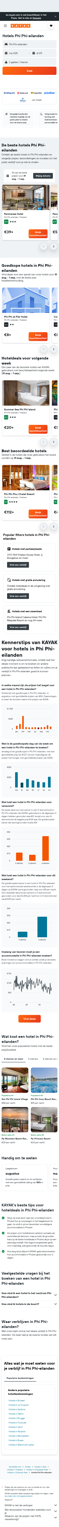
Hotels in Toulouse (17, 1422)
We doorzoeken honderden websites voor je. (28, 1511)
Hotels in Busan (16, 1440)
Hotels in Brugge (17, 1418)
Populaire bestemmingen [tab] (20, 1378)
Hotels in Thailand (15, 1469)
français (37, 18)
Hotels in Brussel (17, 1400)
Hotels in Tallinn (16, 1413)
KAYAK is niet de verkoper (19, 1505)
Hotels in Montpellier (19, 1435)
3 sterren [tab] (33, 1058)
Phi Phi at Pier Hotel (15, 316)
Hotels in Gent (16, 1427)
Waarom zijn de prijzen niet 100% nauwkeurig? (23, 1517)
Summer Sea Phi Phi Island (19, 409)
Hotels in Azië (40, 1467)
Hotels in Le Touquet (18, 1404)
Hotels (28, 1467)
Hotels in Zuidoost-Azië (17, 1472)
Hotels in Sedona (17, 1409)
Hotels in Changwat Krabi (37, 1469)
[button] (55, 16)
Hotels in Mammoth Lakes (21, 1444)
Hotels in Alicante (17, 1431)
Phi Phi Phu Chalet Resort (19, 494)
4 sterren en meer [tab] (13, 1058)
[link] (18, 565)
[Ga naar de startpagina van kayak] (20, 26)
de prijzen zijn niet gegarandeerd (18, 1496)
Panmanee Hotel (13, 213)
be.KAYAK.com (15, 1467)
